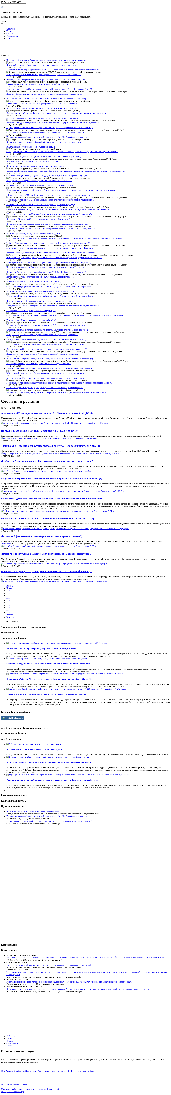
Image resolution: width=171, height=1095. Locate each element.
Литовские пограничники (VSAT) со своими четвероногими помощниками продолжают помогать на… (54, 257)
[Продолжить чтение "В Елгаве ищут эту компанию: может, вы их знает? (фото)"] (33, 744)
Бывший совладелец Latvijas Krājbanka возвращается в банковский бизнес (46, 571)
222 (8, 598)
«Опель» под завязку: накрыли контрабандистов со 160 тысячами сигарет (40, 185)
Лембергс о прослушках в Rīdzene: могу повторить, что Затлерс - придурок (46, 553)
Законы (9, 38)
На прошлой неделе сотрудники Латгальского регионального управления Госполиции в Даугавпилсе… (53, 123)
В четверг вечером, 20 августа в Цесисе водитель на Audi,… (34, 161)
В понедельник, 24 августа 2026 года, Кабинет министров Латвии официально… (43, 142)
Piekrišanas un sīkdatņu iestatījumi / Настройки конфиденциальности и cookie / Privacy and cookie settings (48, 1071)
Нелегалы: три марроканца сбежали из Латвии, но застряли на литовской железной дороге (47, 99)
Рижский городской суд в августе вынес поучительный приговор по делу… (41, 84)
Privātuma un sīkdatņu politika (14, 1084)
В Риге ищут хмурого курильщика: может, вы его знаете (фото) (36, 166)
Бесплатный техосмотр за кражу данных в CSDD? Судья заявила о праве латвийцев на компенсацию (52, 70)
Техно (9, 31)
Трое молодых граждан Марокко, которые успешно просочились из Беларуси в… (43, 103)
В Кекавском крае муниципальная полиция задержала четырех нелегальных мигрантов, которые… (51, 229)
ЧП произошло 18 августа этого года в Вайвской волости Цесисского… (39, 180)
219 (8, 591)
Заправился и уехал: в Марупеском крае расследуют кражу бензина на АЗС (42, 291)
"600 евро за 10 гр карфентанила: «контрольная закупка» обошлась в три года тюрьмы (45, 79)
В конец (10, 617)
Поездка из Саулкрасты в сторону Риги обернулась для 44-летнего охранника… (42, 354)
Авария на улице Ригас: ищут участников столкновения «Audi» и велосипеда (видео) (45, 378)
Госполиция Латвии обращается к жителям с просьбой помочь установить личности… (46, 325)
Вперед (9, 615)
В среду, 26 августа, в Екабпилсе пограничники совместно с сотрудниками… (41, 65)
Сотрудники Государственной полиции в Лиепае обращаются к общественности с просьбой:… (49, 286)
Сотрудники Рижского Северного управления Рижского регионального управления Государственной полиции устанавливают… (65, 171)
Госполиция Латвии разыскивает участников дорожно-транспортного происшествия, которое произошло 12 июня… (59, 383)
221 (8, 595)
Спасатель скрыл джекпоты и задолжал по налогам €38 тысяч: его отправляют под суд (47, 330)
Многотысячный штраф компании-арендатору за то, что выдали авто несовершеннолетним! (48, 965)
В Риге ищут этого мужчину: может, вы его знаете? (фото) (33, 233)
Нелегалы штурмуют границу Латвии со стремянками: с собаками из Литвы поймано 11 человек (52, 253)
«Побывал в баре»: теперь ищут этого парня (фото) (31, 310)
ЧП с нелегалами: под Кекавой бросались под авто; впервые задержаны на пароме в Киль (47, 224)
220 (8, 593)
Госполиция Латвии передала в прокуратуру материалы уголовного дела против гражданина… (50, 200)
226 (8, 607)
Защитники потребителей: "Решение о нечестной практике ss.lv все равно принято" (51, 478)
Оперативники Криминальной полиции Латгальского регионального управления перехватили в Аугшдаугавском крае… (61, 190)
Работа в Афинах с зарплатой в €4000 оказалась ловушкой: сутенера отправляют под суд (48, 243)
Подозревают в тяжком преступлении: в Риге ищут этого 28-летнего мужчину (42, 108)
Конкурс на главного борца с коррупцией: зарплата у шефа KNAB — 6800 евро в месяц (46, 137)
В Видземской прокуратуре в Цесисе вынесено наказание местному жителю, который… (46, 373)
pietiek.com (6, 544)
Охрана (9, 34)
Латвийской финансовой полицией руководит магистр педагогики (41, 536)
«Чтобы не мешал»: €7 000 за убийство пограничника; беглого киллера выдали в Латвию (48, 195)
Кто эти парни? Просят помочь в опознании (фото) (31, 320)
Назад (9, 588)
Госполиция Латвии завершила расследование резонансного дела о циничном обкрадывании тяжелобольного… (57, 392)
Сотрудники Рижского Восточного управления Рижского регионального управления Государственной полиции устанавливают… (66, 315)
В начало (10, 586)
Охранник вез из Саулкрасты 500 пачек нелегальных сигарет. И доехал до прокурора (46, 349)
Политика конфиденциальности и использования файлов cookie (30, 1089)
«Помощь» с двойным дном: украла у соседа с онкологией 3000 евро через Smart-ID (44, 387)
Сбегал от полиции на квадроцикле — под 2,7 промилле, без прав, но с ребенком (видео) (47, 176)
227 (8, 610)
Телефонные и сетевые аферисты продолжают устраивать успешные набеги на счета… (46, 344)
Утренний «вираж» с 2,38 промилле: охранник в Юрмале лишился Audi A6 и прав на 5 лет (49, 89)
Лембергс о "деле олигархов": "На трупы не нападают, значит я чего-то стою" (47, 461)
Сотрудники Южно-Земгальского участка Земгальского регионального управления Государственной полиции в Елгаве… (62, 151)
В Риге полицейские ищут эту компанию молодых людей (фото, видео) (40, 204)
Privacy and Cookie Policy (12, 1091)
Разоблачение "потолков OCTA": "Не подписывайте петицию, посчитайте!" (47, 518)
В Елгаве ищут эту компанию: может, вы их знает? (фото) (32, 147)
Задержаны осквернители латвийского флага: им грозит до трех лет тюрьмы (42, 118)
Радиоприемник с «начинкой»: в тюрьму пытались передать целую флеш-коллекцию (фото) (49, 127)
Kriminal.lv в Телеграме (14, 718)
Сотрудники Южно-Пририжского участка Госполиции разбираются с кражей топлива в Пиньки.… (51, 296)
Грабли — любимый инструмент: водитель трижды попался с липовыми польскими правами (49, 368)
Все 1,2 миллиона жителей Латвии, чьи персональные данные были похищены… (43, 74)
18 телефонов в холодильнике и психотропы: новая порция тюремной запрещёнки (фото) (48, 262)
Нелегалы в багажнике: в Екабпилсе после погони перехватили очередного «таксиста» (46, 60)
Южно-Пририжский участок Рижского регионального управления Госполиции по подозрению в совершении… (57, 113)
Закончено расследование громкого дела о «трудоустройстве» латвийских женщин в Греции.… (50, 248)
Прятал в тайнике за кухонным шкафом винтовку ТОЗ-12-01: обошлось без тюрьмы (46, 272)
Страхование (12, 36)
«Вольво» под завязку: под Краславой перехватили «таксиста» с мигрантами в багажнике (49, 214)
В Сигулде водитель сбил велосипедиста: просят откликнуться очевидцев (40, 301)
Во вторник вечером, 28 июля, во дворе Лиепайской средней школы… (38, 363)
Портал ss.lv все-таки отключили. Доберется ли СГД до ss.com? (39, 430)
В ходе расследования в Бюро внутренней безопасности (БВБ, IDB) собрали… (42, 334)
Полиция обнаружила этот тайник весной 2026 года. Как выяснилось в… (40, 277)
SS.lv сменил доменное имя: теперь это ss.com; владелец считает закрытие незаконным (53, 498)
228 (8, 612)
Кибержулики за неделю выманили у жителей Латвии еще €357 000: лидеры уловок (46, 339)
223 (8, 600)
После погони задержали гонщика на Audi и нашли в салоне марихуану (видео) (44, 156)
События (10, 29)
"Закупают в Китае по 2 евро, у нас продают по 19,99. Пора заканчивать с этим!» (50, 445)
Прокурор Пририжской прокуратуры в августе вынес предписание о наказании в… (44, 94)
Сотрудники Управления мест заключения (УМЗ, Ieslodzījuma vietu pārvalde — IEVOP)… (46, 132)
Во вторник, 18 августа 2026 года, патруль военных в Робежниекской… (39, 219)
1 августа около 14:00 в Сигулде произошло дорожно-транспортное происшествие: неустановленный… (53, 306)
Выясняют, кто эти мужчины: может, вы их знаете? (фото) (34, 282)
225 (8, 605)
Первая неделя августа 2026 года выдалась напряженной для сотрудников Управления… (47, 267)
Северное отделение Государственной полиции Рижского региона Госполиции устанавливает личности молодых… (59, 209)
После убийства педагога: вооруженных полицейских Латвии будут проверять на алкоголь (49, 359)
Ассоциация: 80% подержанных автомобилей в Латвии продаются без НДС (47, 413)
